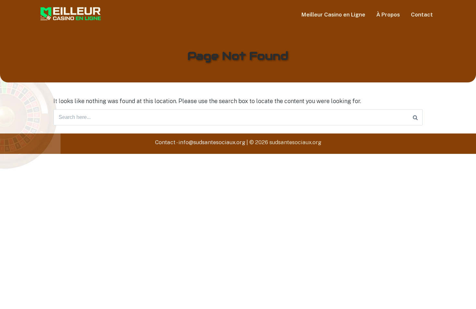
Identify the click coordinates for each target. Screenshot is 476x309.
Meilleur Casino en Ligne (333, 14)
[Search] (415, 117)
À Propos (388, 14)
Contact (422, 14)
